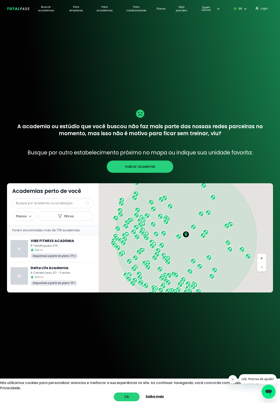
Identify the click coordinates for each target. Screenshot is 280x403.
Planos (161, 8)
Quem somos (206, 8)
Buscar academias (46, 8)
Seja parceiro (181, 8)
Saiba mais (155, 396)
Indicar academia (140, 166)
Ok (126, 396)
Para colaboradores (136, 8)
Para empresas (76, 8)
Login (264, 8)
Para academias (104, 8)
